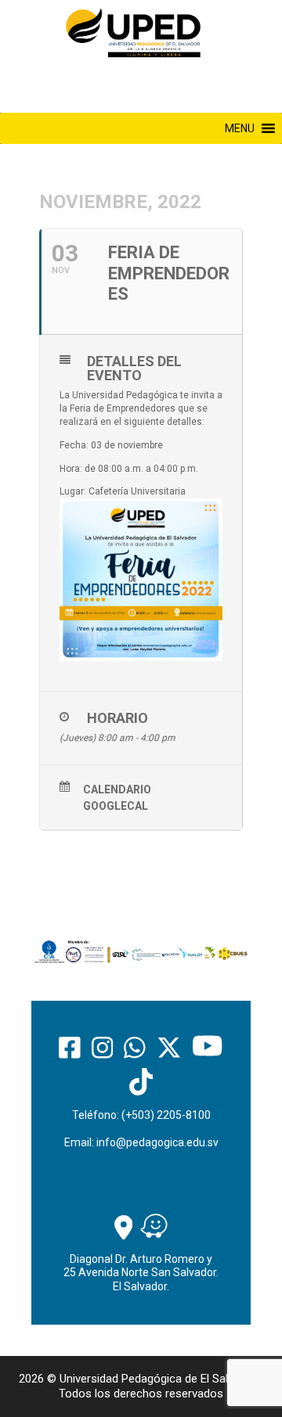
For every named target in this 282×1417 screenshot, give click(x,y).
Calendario (117, 789)
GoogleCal (115, 806)
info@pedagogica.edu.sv (157, 1142)
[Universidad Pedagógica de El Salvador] (133, 32)
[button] (240, 128)
